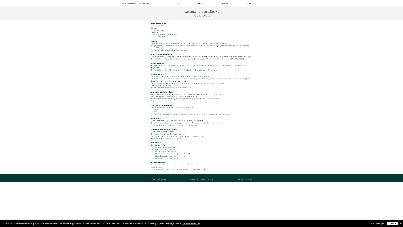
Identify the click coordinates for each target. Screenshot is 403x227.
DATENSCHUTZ (204, 179)
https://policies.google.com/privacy (179, 88)
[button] (218, 3)
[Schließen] (400, 223)
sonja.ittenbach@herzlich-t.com (166, 35)
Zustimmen (392, 224)
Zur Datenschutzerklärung (191, 224)
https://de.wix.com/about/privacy (178, 50)
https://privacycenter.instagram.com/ (179, 101)
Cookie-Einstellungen (377, 224)
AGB (212, 179)
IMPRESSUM (194, 179)
